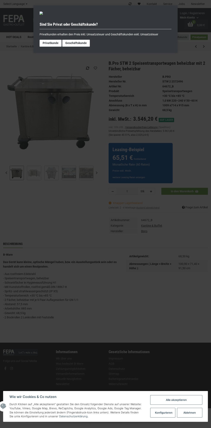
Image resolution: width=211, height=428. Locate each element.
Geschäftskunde (76, 43)
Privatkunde (51, 43)
